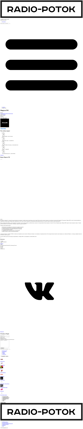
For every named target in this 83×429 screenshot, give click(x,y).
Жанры (3, 352)
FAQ (3, 426)
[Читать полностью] (0, 237)
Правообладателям (5, 424)
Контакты (4, 425)
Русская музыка (10, 113)
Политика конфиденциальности (7, 423)
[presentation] (0, 219)
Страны (3, 353)
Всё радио (4, 21)
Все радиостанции (5, 422)
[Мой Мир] (2, 118)
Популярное (4, 351)
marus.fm (1, 243)
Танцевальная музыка (4, 113)
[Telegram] (5, 118)
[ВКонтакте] (1, 118)
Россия (4, 114)
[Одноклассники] (3, 118)
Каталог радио (4, 350)
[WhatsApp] (6, 118)
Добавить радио (5, 421)
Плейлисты (4, 354)
